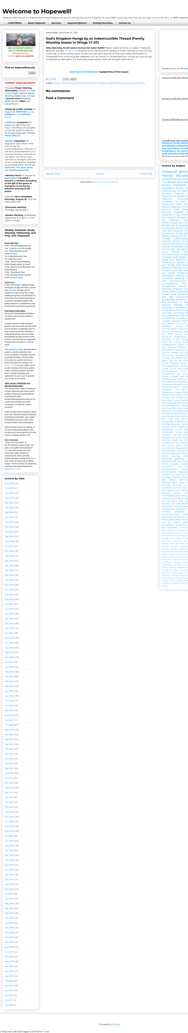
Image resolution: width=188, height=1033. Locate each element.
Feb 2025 (9, 570)
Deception (179, 512)
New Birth (167, 334)
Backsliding (177, 331)
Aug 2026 (10, 483)
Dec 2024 (9, 580)
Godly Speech (179, 257)
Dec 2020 (9, 811)
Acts (180, 182)
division (165, 557)
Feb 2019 (9, 918)
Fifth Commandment (174, 281)
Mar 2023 (9, 681)
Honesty (177, 493)
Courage (166, 321)
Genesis (166, 179)
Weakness (175, 453)
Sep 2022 (9, 710)
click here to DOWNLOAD (84, 72)
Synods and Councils (176, 554)
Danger (165, 567)
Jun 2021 (9, 782)
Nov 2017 (9, 990)
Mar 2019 (9, 913)
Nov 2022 (9, 700)
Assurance (182, 249)
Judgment (167, 214)
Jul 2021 (9, 778)
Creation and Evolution (174, 398)
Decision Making (178, 536)
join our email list (20, 56)
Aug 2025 (9, 541)
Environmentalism (171, 514)
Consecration (180, 307)
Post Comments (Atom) (106, 182)
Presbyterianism (170, 469)
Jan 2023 (9, 691)
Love (184, 222)
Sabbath (171, 217)
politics (165, 406)
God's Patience (179, 379)
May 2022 (9, 729)
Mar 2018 (9, 971)
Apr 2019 (9, 908)
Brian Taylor (178, 482)
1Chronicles (182, 297)
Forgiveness (176, 270)
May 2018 (9, 961)
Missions (166, 246)
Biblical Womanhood (170, 530)
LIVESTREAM (14, 23)
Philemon (179, 498)
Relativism (180, 578)
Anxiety (165, 376)
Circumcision (168, 355)
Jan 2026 (9, 517)
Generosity (181, 299)
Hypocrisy (166, 411)
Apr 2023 (9, 676)
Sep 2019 (9, 884)
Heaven (165, 244)
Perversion (176, 437)
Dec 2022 (9, 696)
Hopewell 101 (180, 230)
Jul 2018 (9, 952)
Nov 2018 (9, 932)
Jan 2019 (9, 923)
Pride (173, 244)
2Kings (179, 233)
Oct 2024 (9, 589)
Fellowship (167, 278)
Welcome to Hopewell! (37, 11)
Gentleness (167, 517)
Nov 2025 (9, 527)
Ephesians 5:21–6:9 (13, 469)
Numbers (166, 193)
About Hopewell (36, 23)
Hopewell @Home (77, 23)
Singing (175, 403)
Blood (181, 530)
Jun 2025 (9, 551)
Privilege (173, 549)
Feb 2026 (9, 512)
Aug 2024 (10, 599)
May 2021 (9, 787)
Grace (177, 209)
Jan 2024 (9, 633)
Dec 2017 (9, 985)
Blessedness (168, 275)
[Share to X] (69, 79)
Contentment (169, 286)
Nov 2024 (9, 584)
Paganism (166, 575)
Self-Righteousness (171, 424)
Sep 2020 (9, 826)
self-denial (178, 557)
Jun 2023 (9, 667)
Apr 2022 (9, 734)
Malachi (180, 573)
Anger (172, 406)
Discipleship (168, 350)
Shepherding (180, 337)
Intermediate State (171, 496)
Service (178, 334)
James (165, 291)
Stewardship (168, 525)
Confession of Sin (170, 443)
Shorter (9, 141)
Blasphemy (167, 429)
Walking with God (171, 504)
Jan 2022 (9, 749)
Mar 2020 (9, 855)
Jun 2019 (9, 898)
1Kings (56, 83)
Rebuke (177, 384)
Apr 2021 (9, 792)
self (163, 586)
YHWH (183, 583)
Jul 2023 (9, 662)
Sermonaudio (138, 83)
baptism (166, 206)
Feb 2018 (9, 976)
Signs (185, 392)
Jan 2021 (9, 807)
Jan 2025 (9, 575)
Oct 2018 (9, 937)
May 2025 (9, 556)
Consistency (166, 565)
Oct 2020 (9, 821)
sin (166, 586)
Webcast (176, 583)
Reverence (172, 501)
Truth (183, 371)
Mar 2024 (9, 623)
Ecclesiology (168, 228)
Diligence (166, 379)
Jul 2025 (9, 546)
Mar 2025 (9, 565)
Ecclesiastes (177, 246)
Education (181, 567)
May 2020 (10, 845)
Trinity (177, 214)
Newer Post (53, 173)
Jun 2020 (9, 841)
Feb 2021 (9, 802)
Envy (179, 461)
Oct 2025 (9, 531)
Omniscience (168, 448)
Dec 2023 (9, 638)
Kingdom (103, 83)
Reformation (115, 83)
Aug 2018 (9, 947)
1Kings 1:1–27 (87, 42)
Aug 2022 (9, 715)
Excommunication (171, 387)
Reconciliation (176, 310)
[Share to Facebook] (72, 79)
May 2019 (9, 903)
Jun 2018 (9, 956)
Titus (184, 283)
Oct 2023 (9, 647)
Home (100, 173)
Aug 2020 (10, 831)
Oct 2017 (9, 995)
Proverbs (12, 290)
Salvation (179, 278)
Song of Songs (16, 278)
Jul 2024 (9, 604)
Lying (177, 400)
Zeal (164, 527)
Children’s (10, 122)
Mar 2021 (9, 797)
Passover (166, 437)
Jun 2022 (9, 724)
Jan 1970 (9, 1005)
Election (180, 228)
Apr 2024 (9, 618)
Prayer (180, 188)
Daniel (168, 536)
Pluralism (175, 546)
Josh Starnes (171, 573)
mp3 (30, 111)
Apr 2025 (9, 560)
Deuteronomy (169, 196)
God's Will (167, 342)
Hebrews (179, 193)
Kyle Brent (179, 543)
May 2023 (9, 671)
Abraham (166, 482)
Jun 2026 (9, 493)
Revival (126, 83)
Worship (181, 217)
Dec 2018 (9, 927)
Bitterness (167, 459)
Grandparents (167, 570)
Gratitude (174, 464)
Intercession (167, 400)
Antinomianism (170, 283)
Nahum (13, 254)
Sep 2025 (9, 536)
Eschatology (168, 299)
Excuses (165, 538)
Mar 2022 (9, 739)
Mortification (168, 262)
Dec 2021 (9, 753)
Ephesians (168, 188)
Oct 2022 (9, 705)
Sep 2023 (9, 652)
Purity (184, 413)
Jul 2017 (9, 1000)
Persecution (168, 204)
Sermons (56, 23)
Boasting (179, 459)
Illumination (166, 541)
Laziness (177, 435)
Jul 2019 (9, 894)
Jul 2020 (9, 836)
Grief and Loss (176, 419)
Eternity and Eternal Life (174, 358)
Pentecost (175, 413)
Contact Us (125, 23)
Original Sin (168, 498)
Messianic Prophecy (172, 289)
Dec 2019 (9, 869)
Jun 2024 (9, 609)
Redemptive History (171, 392)
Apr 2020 (9, 850)
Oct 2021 (9, 763)
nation (170, 557)
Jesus (172, 543)
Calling (184, 339)
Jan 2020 (9, 865)
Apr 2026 (9, 502)
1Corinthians (168, 233)
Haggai (176, 570)
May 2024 (10, 613)
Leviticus (166, 209)
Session (180, 451)
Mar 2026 (9, 507)
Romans (177, 179)
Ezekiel (172, 538)
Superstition (181, 525)
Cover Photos (177, 565)
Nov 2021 (9, 758)
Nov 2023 (9, 642)
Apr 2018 (9, 966)
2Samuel (166, 212)
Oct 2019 (9, 879)
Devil (178, 406)
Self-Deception (169, 451)
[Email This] (64, 79)
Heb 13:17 (9, 365)
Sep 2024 (9, 594)
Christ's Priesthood (172, 222)
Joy (178, 244)
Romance (166, 337)
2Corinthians (168, 249)
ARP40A (25, 114)
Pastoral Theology (172, 304)
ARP (185, 557)
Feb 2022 (9, 744)
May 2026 (10, 498)
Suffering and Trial (171, 191)
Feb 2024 (9, 628)
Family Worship (69, 83)
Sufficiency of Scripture (173, 474)
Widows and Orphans (172, 395)
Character (177, 562)
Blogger (116, 1024)
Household (179, 517)
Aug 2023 (9, 657)
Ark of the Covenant (170, 559)
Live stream (169, 182)
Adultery (166, 331)
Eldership (177, 267)
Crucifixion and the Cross (174, 488)
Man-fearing (168, 382)
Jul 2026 (9, 488)
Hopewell (166, 435)
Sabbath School (15, 248)
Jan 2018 (9, 981)
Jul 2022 (9, 720)
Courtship (176, 321)
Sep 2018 (9, 942)
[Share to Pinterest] (75, 79)
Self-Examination (175, 551)
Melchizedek (168, 519)
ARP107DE (21, 111)
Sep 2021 (9, 768)
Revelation (182, 196)
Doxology (173, 567)
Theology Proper (178, 363)
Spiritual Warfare (170, 352)
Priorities (165, 549)
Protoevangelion (168, 578)
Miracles (172, 347)
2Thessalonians (169, 345)
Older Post (145, 173)
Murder (165, 363)
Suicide (165, 554)
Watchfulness (167, 583)
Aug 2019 (9, 889)
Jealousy (165, 543)
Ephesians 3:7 (12, 178)
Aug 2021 (9, 773)
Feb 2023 (9, 686)
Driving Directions (103, 23)
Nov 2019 (9, 874)
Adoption (166, 267)
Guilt (176, 390)
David (179, 432)
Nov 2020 (9, 816)
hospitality (172, 527)
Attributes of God (170, 339)
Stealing (166, 440)
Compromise (168, 509)
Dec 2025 (9, 522)
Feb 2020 (9, 860)
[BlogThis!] (66, 79)
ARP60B (9, 114)
